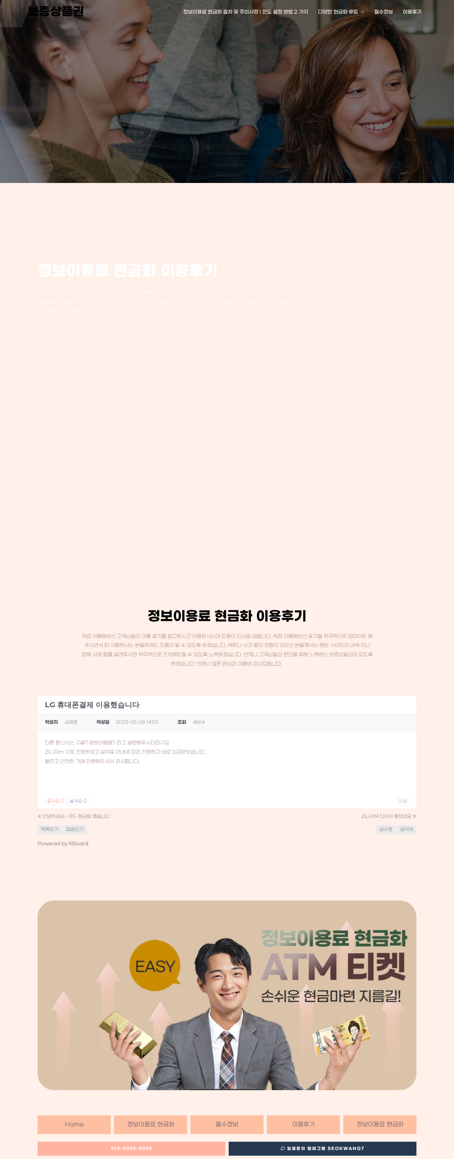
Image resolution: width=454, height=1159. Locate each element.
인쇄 (402, 801)
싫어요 (78, 801)
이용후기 (412, 12)
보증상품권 (56, 12)
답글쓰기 (74, 829)
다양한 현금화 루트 (338, 12)
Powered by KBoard (63, 844)
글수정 (385, 829)
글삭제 (406, 829)
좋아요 (55, 801)
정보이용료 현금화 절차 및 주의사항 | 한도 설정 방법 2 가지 (245, 12)
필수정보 (383, 12)
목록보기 (49, 829)
